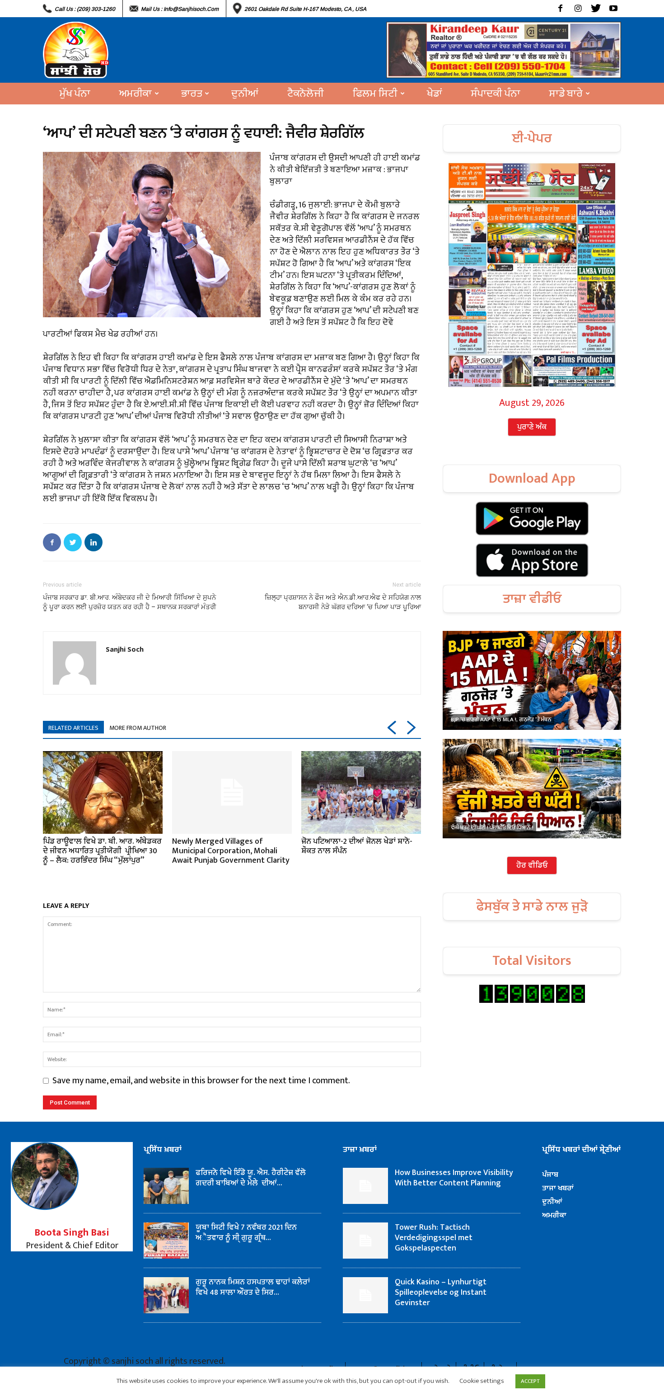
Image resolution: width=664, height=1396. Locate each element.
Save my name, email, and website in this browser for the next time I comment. (201, 1080)
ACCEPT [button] (530, 1381)
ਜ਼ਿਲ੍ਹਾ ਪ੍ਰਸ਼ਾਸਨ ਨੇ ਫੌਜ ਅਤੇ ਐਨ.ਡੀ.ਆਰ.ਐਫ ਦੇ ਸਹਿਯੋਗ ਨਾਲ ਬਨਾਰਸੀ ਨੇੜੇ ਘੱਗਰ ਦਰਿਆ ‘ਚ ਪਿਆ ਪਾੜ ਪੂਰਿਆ (343, 602)
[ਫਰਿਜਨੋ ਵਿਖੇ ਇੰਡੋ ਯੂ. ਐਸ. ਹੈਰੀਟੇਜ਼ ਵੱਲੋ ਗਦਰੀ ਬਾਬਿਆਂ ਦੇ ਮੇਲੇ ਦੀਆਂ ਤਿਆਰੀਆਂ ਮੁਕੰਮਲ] (166, 1186)
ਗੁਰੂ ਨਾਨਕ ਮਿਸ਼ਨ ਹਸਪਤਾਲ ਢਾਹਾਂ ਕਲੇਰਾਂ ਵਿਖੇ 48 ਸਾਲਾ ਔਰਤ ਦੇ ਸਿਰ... (253, 1287)
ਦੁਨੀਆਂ (244, 94)
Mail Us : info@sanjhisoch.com (180, 9)
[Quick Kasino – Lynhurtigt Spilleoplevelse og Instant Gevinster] (365, 1295)
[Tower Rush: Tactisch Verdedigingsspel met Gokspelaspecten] (365, 1240)
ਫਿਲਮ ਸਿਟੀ (375, 94)
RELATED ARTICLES (73, 728)
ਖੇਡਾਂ (434, 94)
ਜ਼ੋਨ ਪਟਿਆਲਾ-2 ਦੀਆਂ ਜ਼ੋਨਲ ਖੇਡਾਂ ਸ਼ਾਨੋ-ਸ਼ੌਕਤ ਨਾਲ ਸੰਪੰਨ (356, 846)
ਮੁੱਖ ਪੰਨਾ (75, 94)
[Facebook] (560, 8)
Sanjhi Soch (125, 648)
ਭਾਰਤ (191, 94)
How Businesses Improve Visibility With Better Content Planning (454, 1178)
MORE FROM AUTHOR (137, 728)
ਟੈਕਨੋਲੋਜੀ (305, 94)
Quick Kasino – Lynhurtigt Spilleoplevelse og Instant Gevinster (440, 1292)
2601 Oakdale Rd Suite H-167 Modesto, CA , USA (305, 9)
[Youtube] (613, 8)
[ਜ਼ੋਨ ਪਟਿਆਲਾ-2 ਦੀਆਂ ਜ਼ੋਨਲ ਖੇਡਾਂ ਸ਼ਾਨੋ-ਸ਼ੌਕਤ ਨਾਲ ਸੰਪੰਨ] (361, 792)
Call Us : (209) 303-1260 (85, 9)
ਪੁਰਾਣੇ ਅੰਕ (532, 427)
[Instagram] (578, 8)
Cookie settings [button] (481, 1381)
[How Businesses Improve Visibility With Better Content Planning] (365, 1186)
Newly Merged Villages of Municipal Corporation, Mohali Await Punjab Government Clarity (231, 851)
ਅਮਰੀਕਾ (135, 94)
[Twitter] (595, 8)
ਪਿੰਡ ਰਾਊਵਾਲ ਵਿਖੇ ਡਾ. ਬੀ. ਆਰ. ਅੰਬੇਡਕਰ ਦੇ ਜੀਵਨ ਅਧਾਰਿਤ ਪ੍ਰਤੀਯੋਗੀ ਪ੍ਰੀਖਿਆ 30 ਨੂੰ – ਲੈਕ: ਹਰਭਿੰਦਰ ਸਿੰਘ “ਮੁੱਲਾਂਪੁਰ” (102, 851)
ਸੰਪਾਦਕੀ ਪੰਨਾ (495, 94)
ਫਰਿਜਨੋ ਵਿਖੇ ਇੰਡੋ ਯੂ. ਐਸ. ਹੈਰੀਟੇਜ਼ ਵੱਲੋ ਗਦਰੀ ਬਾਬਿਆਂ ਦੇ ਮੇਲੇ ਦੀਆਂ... (251, 1178)
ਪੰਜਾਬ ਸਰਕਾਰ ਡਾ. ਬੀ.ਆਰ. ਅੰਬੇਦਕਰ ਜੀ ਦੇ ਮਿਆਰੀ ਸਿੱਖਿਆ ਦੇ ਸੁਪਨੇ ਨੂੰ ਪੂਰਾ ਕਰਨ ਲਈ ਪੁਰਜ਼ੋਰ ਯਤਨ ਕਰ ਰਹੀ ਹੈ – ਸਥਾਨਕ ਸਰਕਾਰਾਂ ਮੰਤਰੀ (129, 602)
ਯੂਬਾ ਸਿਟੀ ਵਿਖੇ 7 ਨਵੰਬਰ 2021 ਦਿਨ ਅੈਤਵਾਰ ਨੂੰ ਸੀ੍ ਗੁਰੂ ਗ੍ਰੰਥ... (246, 1233)
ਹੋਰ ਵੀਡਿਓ (531, 865)
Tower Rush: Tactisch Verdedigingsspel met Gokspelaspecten (433, 1238)
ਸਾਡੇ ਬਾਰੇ (566, 94)
